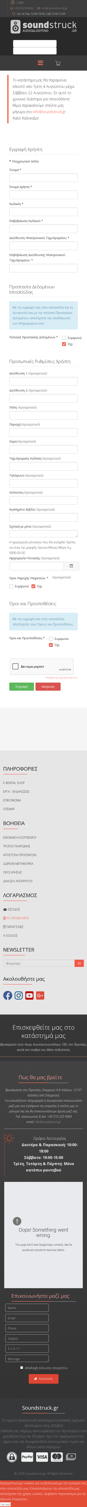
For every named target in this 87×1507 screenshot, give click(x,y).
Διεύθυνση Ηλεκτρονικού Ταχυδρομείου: (39, 238)
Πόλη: (13, 407)
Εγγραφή (21, 686)
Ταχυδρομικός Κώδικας (25, 458)
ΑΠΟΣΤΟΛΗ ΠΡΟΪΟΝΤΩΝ (19, 855)
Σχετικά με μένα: (20, 526)
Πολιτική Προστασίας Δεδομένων (33, 337)
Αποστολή (45, 1379)
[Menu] (40, 63)
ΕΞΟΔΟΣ (11, 936)
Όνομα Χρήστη (20, 187)
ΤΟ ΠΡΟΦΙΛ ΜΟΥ (17, 918)
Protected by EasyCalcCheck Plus (61, 677)
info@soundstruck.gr (54, 8)
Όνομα (15, 170)
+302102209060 (23, 8)
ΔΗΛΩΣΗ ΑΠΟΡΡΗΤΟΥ (18, 881)
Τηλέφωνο (16, 475)
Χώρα (13, 441)
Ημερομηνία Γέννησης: (24, 558)
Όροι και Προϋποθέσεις (27, 638)
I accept (5, 1504)
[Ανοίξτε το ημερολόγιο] (71, 566)
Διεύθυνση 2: (18, 390)
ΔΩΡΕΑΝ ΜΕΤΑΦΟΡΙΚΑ (18, 864)
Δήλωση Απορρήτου (13, 1499)
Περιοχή (15, 424)
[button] (16, 2)
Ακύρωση (48, 686)
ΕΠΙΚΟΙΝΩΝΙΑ (12, 800)
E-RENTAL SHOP (14, 783)
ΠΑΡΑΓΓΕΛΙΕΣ (14, 927)
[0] (54, 63)
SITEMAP (9, 809)
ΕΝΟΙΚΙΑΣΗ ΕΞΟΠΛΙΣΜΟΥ (19, 837)
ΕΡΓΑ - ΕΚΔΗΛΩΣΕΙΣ (16, 792)
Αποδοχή (46, 1368)
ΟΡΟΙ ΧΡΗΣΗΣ (12, 872)
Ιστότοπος (16, 492)
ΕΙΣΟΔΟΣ (13, 909)
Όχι (70, 344)
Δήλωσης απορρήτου (53, 1368)
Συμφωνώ (73, 338)
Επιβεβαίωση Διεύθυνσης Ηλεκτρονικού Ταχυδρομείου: (37, 257)
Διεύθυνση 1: (18, 373)
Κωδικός (16, 204)
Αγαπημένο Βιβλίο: (22, 509)
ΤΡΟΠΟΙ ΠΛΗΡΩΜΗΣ (16, 846)
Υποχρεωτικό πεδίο (24, 161)
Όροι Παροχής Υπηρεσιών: (28, 578)
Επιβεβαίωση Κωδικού (26, 221)
